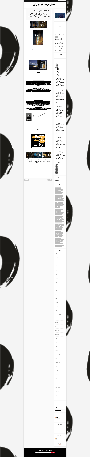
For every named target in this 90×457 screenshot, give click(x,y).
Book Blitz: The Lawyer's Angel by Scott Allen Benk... (60, 93)
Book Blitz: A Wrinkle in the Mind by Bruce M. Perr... (60, 115)
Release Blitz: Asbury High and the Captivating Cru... (60, 85)
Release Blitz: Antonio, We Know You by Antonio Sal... (60, 158)
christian (57, 198)
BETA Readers (59, 190)
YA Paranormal (57, 394)
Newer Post (26, 179)
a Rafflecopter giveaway (28, 133)
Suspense (56, 375)
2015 (56, 170)
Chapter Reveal (60, 196)
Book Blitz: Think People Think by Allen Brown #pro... (60, 124)
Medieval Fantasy (58, 218)
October (58, 70)
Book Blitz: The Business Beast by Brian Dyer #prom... (60, 127)
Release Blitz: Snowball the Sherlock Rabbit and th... (60, 143)
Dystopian (59, 203)
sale (62, 232)
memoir (62, 218)
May (57, 75)
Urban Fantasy (57, 240)
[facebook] (24, 0)
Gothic (59, 206)
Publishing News (58, 227)
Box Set (56, 270)
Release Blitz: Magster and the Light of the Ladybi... (60, 155)
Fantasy (62, 204)
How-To (59, 213)
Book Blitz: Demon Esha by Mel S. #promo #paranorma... (60, 112)
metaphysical (57, 219)
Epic (62, 203)
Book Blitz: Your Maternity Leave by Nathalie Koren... (60, 120)
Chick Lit (57, 197)
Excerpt (59, 204)
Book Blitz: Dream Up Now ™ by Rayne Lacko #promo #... (59, 106)
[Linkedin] (50, 150)
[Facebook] (46, 150)
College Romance (61, 198)
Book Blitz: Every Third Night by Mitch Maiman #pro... (59, 84)
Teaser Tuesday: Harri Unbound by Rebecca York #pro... (60, 98)
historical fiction (58, 211)
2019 (56, 166)
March (57, 161)
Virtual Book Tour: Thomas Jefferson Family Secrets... (60, 138)
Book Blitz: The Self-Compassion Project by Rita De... (60, 96)
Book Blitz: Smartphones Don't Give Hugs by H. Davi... (60, 103)
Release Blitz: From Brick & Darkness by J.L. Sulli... (59, 121)
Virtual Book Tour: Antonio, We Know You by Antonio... (60, 109)
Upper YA (56, 382)
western (61, 240)
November (58, 69)
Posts (56, 438)
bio (62, 190)
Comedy (56, 282)
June (57, 74)
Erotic (56, 204)
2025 (56, 64)
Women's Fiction (58, 241)
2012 (56, 173)
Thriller (56, 379)
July (57, 73)
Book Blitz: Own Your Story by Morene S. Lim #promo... (59, 132)
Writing (62, 241)
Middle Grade (61, 219)
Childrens (60, 197)
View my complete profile (58, 418)
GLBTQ (56, 206)
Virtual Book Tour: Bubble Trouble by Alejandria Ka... (60, 157)
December (58, 68)
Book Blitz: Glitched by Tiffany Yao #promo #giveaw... (60, 154)
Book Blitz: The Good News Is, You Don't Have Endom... (60, 134)
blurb (60, 191)
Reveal (56, 358)
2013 (56, 172)
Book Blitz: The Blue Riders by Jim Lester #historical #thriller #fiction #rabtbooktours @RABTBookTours (59, 42)
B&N (38, 128)
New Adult (60, 220)
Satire (56, 233)
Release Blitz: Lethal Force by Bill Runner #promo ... (60, 79)
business (56, 273)
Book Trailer (57, 269)
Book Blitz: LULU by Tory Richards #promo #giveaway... (60, 140)
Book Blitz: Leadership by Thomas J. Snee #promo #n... (60, 78)
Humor (62, 213)
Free (58, 205)
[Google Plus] (47, 150)
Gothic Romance (57, 306)
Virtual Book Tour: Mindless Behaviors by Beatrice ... (59, 135)
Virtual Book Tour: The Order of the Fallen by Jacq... (60, 101)
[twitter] (26, 0)
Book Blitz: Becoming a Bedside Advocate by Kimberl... (59, 92)
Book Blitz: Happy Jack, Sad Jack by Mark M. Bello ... (60, 81)
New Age (56, 338)
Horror (57, 213)
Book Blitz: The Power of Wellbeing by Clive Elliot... (60, 123)
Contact (57, 406)
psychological (60, 226)
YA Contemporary (58, 242)
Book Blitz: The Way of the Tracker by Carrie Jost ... (60, 110)
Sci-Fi (59, 233)
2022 (56, 67)
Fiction (56, 205)
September (58, 71)
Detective (56, 290)
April (57, 160)
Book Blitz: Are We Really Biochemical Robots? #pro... (59, 118)
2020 (56, 165)
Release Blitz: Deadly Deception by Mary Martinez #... (60, 76)
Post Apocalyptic (58, 225)
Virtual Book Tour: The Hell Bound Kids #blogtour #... (60, 146)
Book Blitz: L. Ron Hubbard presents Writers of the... (60, 149)
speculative (57, 234)
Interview (56, 322)
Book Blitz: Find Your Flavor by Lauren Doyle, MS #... (59, 107)
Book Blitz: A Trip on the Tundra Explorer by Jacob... (59, 148)
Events (56, 407)
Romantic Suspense (58, 232)
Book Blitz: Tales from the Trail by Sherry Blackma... (60, 104)
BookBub (38, 129)
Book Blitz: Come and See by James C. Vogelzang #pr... (60, 129)
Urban (56, 383)
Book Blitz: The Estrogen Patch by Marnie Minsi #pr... (60, 126)
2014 (56, 171)
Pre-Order (62, 225)
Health (56, 310)
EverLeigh (57, 417)
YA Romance (56, 395)
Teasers (56, 378)
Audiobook (61, 189)
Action (56, 253)
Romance (56, 359)
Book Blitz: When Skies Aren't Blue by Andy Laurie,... (60, 130)
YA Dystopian (57, 391)
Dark (55, 289)
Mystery (57, 220)
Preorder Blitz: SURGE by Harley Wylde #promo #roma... (59, 117)
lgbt (55, 326)
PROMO (56, 226)
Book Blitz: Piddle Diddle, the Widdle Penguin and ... (60, 82)
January (57, 163)
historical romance (58, 212)
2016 (56, 169)
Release (62, 227)
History (63, 212)
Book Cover (56, 266)
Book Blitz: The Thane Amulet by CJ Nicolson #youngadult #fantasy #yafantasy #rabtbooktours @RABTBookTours (30, 160)
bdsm (56, 190)
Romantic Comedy (57, 362)
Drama (56, 203)
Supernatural (57, 374)
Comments (57, 439)
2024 (56, 65)
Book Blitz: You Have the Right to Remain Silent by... (60, 90)
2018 (56, 167)
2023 (56, 66)
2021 (56, 164)
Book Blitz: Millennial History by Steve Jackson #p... (60, 99)
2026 (56, 63)
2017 (56, 168)
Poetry (56, 346)
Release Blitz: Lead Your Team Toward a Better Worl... (60, 144)
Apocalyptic (57, 189)
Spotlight (61, 234)
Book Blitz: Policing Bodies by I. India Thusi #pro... (60, 87)
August (57, 72)
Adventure (56, 254)
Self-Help (61, 233)
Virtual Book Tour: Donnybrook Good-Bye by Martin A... (59, 89)
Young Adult (57, 398)
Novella (56, 342)
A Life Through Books (45, 4)
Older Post (49, 179)
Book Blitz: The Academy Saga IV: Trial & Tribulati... (60, 151)
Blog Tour (57, 191)
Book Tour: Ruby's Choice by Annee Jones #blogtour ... (60, 152)
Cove (55, 286)
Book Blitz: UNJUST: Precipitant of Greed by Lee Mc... (60, 137)
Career (56, 196)
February (58, 162)
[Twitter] (49, 150)
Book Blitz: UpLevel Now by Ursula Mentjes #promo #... (60, 113)
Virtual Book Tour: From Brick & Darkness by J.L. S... (60, 95)
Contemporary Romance (58, 285)
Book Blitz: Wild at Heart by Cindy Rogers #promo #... (60, 141)
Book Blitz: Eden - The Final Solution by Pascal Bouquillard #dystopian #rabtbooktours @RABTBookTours (60, 46)
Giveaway (61, 205)
